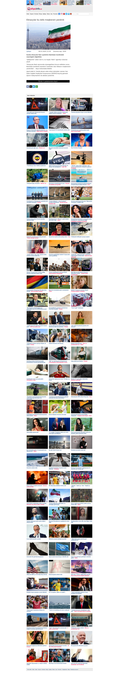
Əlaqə (69, 669)
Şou (51, 13)
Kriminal (36, 13)
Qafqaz (44, 13)
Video (33, 669)
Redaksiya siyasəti (74, 669)
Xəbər (28, 13)
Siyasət (32, 13)
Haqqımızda (64, 669)
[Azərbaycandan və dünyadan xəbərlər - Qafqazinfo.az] (34, 9)
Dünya (40, 13)
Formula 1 (55, 13)
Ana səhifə (29, 669)
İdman (48, 13)
